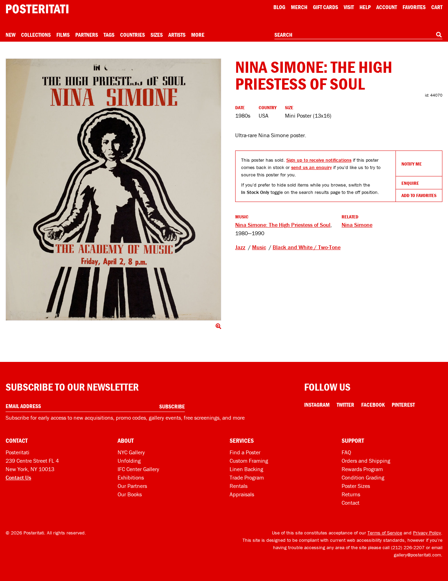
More (197, 34)
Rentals (238, 485)
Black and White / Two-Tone (307, 247)
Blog (279, 7)
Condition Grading (363, 477)
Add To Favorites (418, 195)
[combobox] (358, 35)
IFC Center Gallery (138, 468)
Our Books (130, 494)
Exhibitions (131, 477)
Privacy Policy (427, 533)
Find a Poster (245, 452)
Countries (132, 34)
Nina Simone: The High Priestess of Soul (282, 224)
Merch (299, 7)
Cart (436, 7)
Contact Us (18, 477)
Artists (177, 34)
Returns (351, 494)
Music (259, 247)
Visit (349, 7)
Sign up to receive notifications (318, 160)
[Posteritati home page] (37, 9)
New (10, 34)
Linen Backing (246, 468)
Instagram (317, 404)
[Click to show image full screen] (113, 189)
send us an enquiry (311, 167)
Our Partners (132, 485)
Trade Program (247, 477)
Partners (86, 34)
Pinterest (403, 404)
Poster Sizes (356, 485)
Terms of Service (385, 533)
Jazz (240, 247)
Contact (350, 502)
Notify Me (411, 164)
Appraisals (242, 494)
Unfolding (129, 460)
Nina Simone (357, 224)
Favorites (414, 7)
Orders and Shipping (366, 460)
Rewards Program (362, 468)
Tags (109, 34)
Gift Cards (325, 7)
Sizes (156, 34)
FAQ (346, 452)
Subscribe (172, 406)
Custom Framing (249, 460)
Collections (36, 34)
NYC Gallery (131, 452)
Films (63, 34)
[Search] (438, 34)
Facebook (373, 404)
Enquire (410, 183)
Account (386, 7)
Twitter (345, 404)
